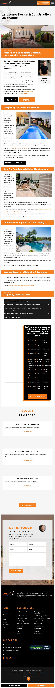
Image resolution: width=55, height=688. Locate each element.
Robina (31, 378)
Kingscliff (39, 361)
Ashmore (39, 341)
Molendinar (40, 365)
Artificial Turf (37, 634)
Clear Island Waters (46, 355)
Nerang (31, 369)
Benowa (31, 345)
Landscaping (20, 621)
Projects (5, 619)
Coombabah (32, 359)
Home (3, 21)
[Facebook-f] (4, 658)
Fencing (36, 631)
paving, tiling (17, 211)
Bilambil (46, 345)
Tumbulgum (32, 386)
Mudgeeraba (47, 365)
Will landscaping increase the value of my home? (18, 313)
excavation (40, 209)
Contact (5, 622)
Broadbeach (32, 349)
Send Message (16, 571)
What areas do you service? (12, 317)
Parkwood (39, 374)
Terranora (46, 382)
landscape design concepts (19, 148)
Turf (18, 631)
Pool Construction (22, 618)
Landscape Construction (24, 612)
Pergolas (19, 628)
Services (5, 617)
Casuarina (39, 353)
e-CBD (31, 676)
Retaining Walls (38, 623)
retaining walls (47, 209)
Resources (5, 624)
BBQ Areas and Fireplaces (41, 621)
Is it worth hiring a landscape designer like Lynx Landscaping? (22, 304)
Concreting (20, 626)
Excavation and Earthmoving (42, 618)
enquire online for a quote (26, 285)
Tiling (18, 634)
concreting (11, 211)
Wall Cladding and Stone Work (42, 616)
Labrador (46, 361)
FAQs (4, 627)
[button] (27, 301)
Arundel (31, 341)
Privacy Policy (27, 673)
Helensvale (47, 359)
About (4, 614)
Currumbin (39, 359)
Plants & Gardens (39, 626)
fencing (6, 211)
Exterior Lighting (38, 628)
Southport (32, 382)
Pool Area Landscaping (23, 623)
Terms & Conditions (38, 673)
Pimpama (46, 374)
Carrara (31, 353)
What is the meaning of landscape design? (16, 301)
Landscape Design (28, 91)
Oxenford (39, 369)
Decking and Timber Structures (40, 612)
